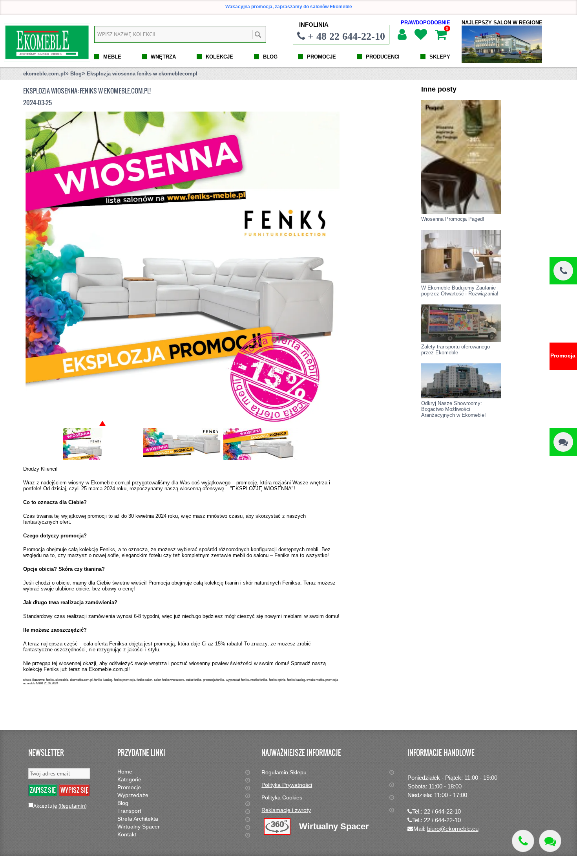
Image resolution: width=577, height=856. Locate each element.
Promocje (129, 787)
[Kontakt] (563, 442)
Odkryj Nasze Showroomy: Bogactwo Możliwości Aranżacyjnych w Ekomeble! (453, 409)
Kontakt (126, 834)
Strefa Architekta (137, 819)
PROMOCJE (321, 57)
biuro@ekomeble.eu (452, 828)
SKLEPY (439, 57)
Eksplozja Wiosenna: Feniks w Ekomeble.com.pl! (87, 90)
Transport (129, 811)
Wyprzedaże (132, 795)
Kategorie (129, 779)
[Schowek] (420, 34)
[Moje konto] (401, 34)
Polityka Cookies (281, 797)
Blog (76, 74)
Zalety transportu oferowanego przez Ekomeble (455, 350)
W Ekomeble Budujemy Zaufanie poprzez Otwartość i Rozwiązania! (459, 291)
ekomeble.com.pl (44, 74)
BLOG (270, 57)
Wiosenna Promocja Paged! (452, 219)
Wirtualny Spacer (138, 826)
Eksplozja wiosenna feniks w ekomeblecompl (142, 74)
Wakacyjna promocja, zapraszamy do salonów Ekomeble (288, 6)
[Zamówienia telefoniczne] (563, 270)
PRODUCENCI (383, 57)
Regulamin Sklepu (284, 772)
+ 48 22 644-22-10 (346, 36)
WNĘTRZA (163, 57)
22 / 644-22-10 (442, 811)
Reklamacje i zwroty (286, 810)
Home (124, 771)
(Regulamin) (72, 805)
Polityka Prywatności (286, 785)
